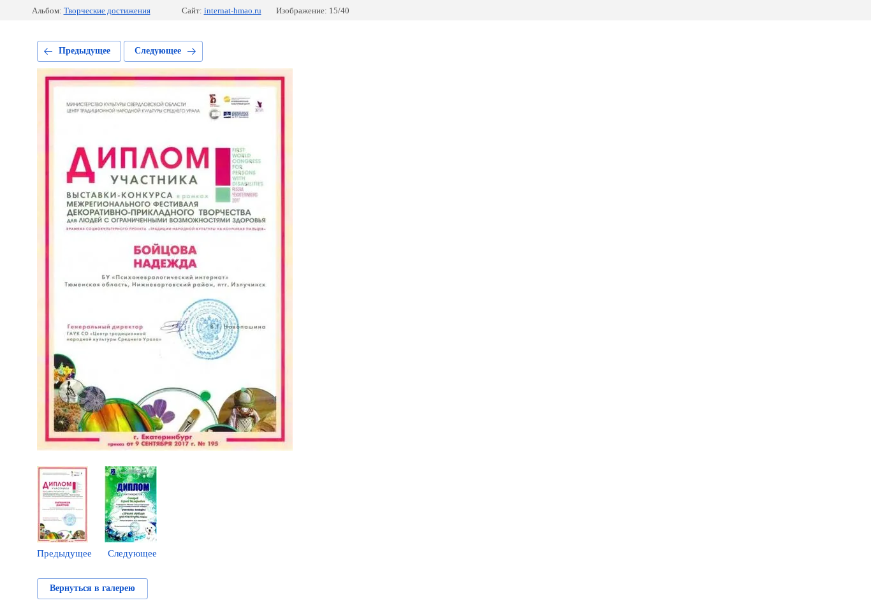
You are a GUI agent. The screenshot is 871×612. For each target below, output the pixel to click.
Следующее (158, 50)
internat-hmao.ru (232, 10)
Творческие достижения (107, 10)
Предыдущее (84, 50)
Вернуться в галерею (92, 588)
